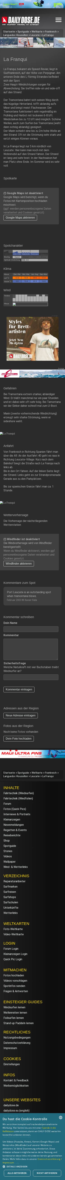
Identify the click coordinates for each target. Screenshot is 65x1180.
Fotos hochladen (13, 975)
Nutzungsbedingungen (17, 1037)
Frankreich (51, 31)
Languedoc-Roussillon (15, 35)
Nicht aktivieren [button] (47, 1173)
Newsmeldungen (13, 824)
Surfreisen (9, 892)
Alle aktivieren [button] (17, 1173)
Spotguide (23, 31)
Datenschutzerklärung (16, 1042)
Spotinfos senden (14, 986)
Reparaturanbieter (14, 881)
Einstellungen (11, 1064)
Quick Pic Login (12, 959)
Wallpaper (9, 861)
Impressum (10, 1048)
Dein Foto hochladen (19, 738)
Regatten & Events (15, 830)
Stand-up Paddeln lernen (18, 1023)
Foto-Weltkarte (13, 929)
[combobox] (60, 1117)
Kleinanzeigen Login (15, 954)
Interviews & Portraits (16, 814)
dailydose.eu (11, 1110)
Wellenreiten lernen (15, 1012)
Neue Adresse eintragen (21, 715)
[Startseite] (21, 23)
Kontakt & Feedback (16, 1080)
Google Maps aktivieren (20, 217)
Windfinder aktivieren (19, 563)
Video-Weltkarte (13, 934)
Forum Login (10, 948)
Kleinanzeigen (11, 819)
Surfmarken (10, 886)
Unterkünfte (10, 907)
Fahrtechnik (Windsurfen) (18, 793)
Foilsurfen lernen (13, 1018)
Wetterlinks (10, 913)
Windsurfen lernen (14, 1007)
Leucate (35, 35)
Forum (7, 803)
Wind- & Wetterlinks (15, 867)
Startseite (9, 31)
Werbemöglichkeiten (16, 1085)
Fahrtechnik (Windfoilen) (18, 798)
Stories (7, 851)
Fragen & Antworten (15, 991)
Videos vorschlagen (15, 980)
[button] (32, 1166)
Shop (6, 840)
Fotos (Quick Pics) (14, 809)
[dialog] (32, 1146)
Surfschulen (10, 902)
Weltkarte (37, 31)
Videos (7, 856)
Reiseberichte (11, 835)
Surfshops (9, 897)
